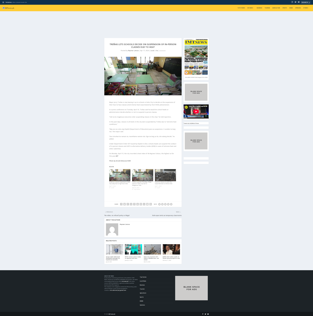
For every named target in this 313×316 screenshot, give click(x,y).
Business (259, 8)
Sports (285, 8)
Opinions (298, 8)
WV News (250, 8)
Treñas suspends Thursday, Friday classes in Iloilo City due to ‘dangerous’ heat (141, 183)
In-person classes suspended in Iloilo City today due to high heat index (119, 182)
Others (305, 8)
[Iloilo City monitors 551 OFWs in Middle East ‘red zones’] (152, 249)
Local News (143, 281)
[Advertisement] (156, 23)
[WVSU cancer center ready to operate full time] (133, 249)
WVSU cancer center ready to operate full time (133, 257)
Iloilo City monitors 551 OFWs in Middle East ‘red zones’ (151, 258)
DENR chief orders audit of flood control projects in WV (171, 257)
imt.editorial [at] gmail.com (118, 290)
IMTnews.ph (112, 314)
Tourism (267, 8)
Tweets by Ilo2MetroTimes (191, 123)
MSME (291, 8)
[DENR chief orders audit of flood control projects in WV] (171, 249)
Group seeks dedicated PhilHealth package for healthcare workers (113, 258)
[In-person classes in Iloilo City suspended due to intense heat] (165, 175)
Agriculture (276, 8)
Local (152, 50)
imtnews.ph (125, 281)
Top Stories (241, 8)
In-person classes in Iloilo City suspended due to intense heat (163, 182)
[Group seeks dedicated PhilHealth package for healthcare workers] (114, 249)
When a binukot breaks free (19, 2)
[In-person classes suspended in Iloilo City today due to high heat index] (119, 175)
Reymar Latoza (133, 50)
